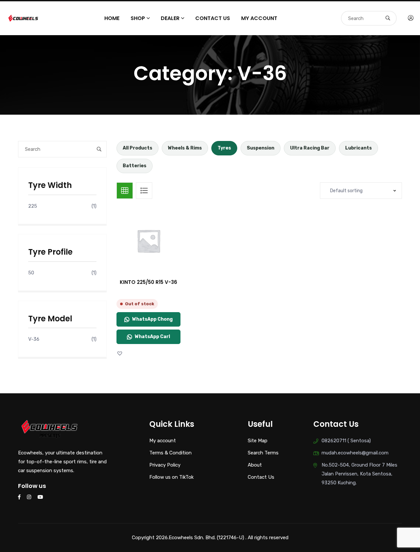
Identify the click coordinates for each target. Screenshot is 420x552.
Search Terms (263, 453)
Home (111, 18)
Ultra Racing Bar (309, 148)
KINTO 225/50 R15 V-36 (148, 282)
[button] (120, 353)
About (255, 465)
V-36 (33, 339)
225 (32, 206)
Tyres (224, 148)
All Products (137, 148)
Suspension (260, 148)
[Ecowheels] (23, 18)
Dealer (170, 18)
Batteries (134, 166)
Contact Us (212, 18)
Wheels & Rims (185, 148)
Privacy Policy (164, 465)
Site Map (257, 441)
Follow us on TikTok (171, 477)
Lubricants (358, 148)
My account (259, 18)
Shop (138, 18)
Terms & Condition (170, 453)
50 (31, 273)
